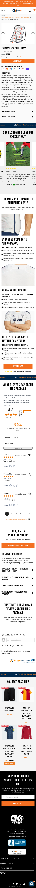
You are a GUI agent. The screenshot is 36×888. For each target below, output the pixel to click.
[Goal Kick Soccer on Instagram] (16, 884)
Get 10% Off (18, 803)
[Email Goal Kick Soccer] (9, 884)
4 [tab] (19, 42)
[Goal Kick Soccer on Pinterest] (20, 884)
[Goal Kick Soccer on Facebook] (13, 884)
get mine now (18, 366)
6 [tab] (23, 42)
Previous (3, 33)
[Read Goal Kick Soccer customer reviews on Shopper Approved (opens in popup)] (17, 852)
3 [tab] (17, 42)
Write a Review (18, 448)
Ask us (20, 57)
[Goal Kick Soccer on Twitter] (24, 884)
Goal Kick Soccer (19, 887)
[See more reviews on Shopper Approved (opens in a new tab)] (17, 466)
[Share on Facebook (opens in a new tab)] (10, 466)
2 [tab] (14, 42)
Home (3, 15)
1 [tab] (12, 42)
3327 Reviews (12, 418)
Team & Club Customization (18, 125)
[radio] (25, 410)
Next (33, 33)
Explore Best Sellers (18, 545)
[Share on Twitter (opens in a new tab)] (14, 466)
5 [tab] (21, 42)
